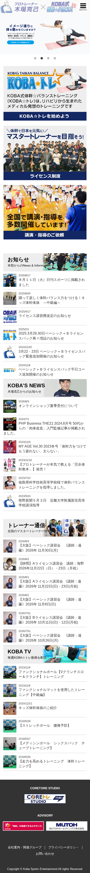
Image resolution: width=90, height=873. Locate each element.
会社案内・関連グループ (25, 847)
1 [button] (35, 58)
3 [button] (48, 58)
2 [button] (42, 58)
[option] (45, 34)
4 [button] (55, 58)
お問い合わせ (45, 853)
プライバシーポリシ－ (63, 847)
